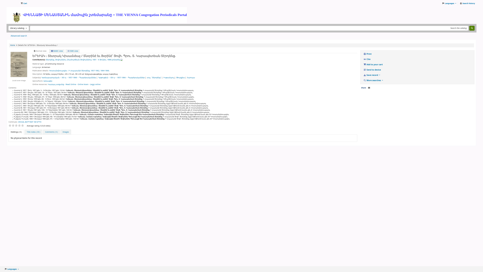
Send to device (373, 69)
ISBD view (73, 51)
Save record (372, 75)
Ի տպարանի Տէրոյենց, (79, 70)
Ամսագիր (48, 81)
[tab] (33, 132)
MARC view (58, 51)
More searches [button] (373, 80)
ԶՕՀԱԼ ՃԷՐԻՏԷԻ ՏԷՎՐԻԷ (30, 122)
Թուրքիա (180, 77)
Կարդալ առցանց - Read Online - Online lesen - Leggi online (74, 84)
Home (12, 45)
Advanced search (19, 35)
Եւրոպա (191, 77)
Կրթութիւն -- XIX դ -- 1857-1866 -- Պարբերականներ (121, 77)
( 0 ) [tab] (16, 132)
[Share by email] (369, 88)
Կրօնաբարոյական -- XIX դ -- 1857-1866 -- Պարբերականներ (69, 77)
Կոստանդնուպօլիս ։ (58, 70)
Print (369, 54)
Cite (368, 59)
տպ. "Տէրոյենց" (154, 77)
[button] (24, 3)
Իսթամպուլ (169, 77)
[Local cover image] (19, 64)
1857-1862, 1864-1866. (100, 70)
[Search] (472, 28)
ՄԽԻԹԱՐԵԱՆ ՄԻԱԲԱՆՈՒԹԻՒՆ (13, 3)
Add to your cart (374, 64)
